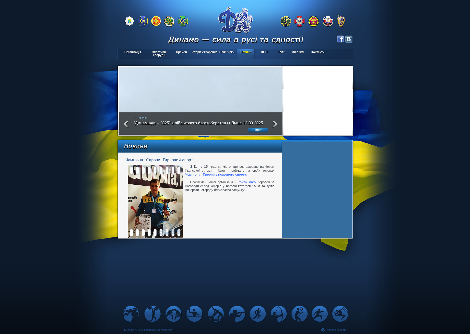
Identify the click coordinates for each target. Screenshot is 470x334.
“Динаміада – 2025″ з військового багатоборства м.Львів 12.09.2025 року (198, 125)
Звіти (281, 52)
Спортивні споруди (159, 53)
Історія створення (204, 52)
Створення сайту (335, 329)
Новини (245, 52)
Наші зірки (226, 52)
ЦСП (261, 52)
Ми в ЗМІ (298, 52)
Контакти (317, 52)
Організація (132, 52)
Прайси (181, 52)
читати (258, 129)
